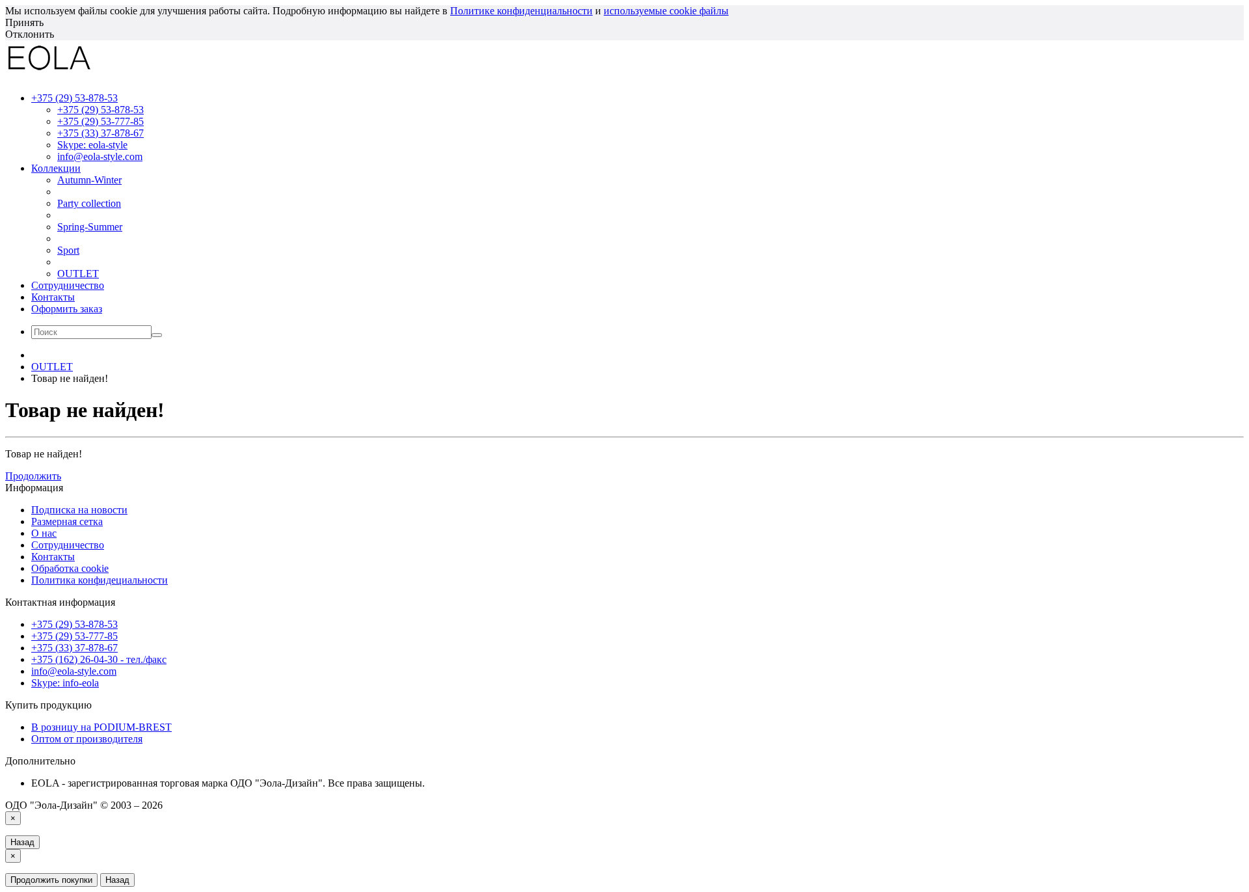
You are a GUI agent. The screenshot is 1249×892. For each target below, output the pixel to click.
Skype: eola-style (92, 144)
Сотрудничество (67, 285)
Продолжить (33, 475)
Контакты (53, 297)
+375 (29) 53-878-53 (100, 109)
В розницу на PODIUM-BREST (101, 727)
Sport (68, 250)
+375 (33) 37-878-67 (100, 133)
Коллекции (56, 168)
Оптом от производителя (86, 738)
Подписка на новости (79, 509)
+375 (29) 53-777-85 (100, 121)
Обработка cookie (70, 568)
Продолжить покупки (51, 880)
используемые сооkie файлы (666, 10)
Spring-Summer (89, 226)
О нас (44, 533)
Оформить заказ (66, 308)
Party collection (89, 203)
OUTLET (78, 273)
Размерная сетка (67, 521)
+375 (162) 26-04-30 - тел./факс (99, 659)
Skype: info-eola (65, 682)
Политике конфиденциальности (521, 10)
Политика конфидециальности (99, 580)
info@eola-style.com (99, 156)
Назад (22, 842)
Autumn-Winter (89, 179)
